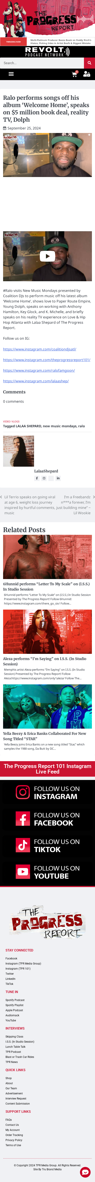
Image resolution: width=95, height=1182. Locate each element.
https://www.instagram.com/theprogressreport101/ (46, 359)
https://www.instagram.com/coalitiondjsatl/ (39, 349)
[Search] (89, 63)
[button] (11, 74)
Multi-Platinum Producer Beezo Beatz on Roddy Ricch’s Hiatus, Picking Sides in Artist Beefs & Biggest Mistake (61, 42)
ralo (81, 426)
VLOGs (15, 421)
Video (7, 421)
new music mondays (59, 426)
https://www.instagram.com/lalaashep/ (36, 381)
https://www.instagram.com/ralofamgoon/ (39, 370)
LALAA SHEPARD (28, 426)
